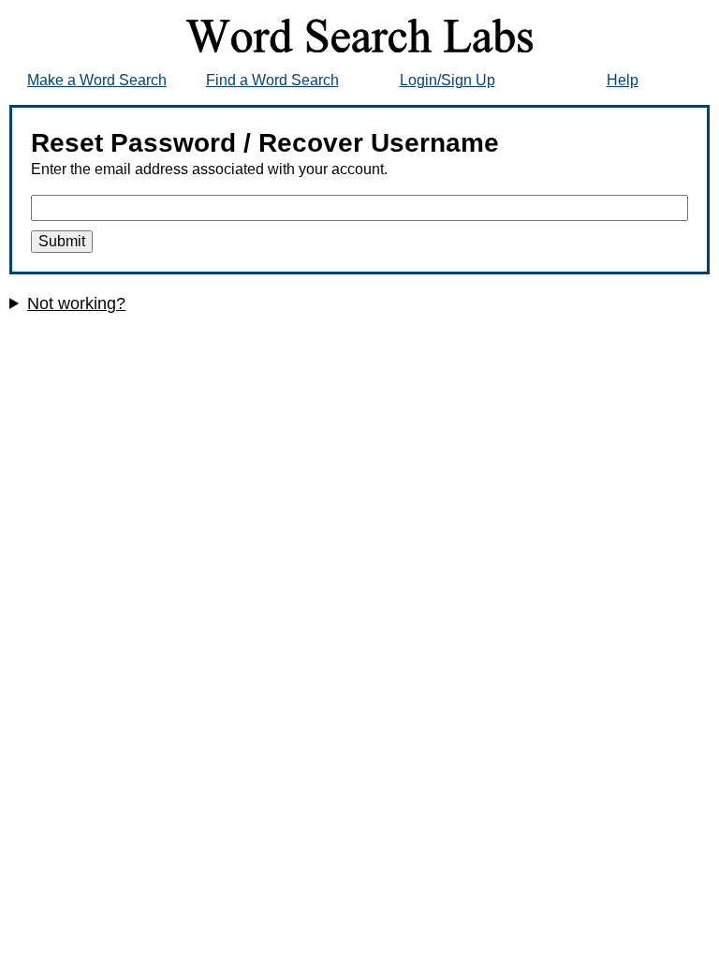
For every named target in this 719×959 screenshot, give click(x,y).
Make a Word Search (97, 80)
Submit (61, 241)
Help (622, 80)
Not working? (76, 303)
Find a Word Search (272, 80)
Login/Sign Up (447, 80)
